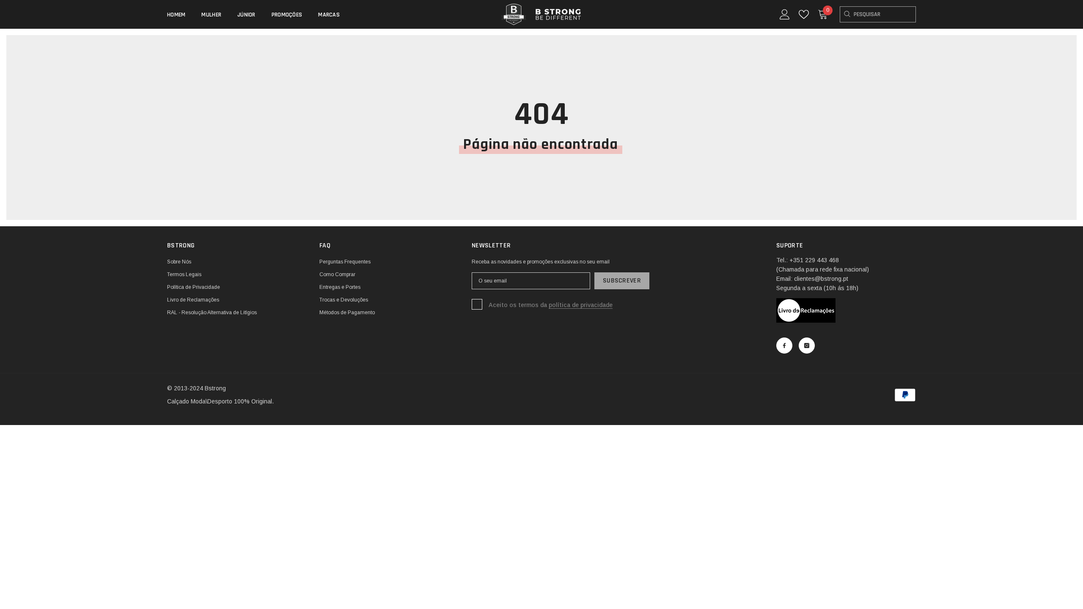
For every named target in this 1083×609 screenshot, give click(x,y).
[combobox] (877, 14)
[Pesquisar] (878, 14)
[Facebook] (784, 345)
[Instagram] (807, 345)
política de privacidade (581, 305)
